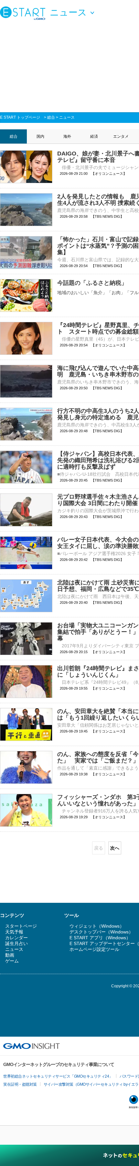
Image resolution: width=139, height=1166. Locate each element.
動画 (9, 955)
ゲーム (12, 960)
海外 (67, 136)
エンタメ (121, 136)
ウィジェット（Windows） (97, 926)
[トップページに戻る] (24, 12)
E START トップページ (20, 117)
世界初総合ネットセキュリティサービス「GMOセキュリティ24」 (58, 1076)
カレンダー (16, 937)
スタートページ (21, 926)
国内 (40, 136)
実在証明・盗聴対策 (20, 1084)
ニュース (67, 117)
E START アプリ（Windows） (100, 937)
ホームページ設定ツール (94, 949)
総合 (51, 117)
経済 (94, 136)
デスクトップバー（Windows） (101, 931)
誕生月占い (16, 943)
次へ (114, 848)
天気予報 (14, 931)
